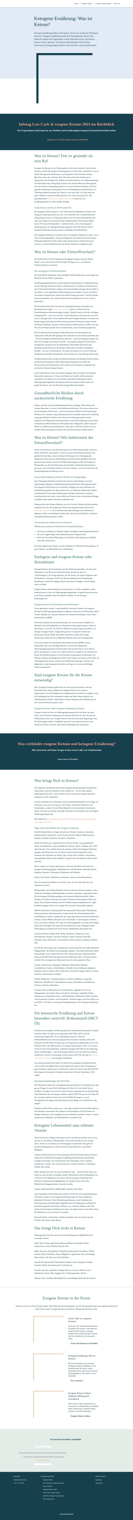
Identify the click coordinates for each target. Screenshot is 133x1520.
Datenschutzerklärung (42, 1460)
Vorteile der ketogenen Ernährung (60, 199)
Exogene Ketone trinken (80, 1416)
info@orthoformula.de (20, 1480)
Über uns (117, 3)
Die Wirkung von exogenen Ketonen (53, 1483)
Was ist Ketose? (76, 1381)
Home (77, 3)
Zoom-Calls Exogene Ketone (51, 1492)
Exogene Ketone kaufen (103, 3)
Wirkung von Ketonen (42, 510)
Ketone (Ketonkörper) (61, 309)
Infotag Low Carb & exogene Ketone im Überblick (67, 140)
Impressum (98, 1480)
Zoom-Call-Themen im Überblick (84, 1343)
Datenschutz (99, 1483)
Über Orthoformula (48, 1499)
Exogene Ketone (86, 3)
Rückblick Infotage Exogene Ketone (53, 1496)
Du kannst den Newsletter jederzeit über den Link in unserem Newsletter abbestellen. (42, 1453)
